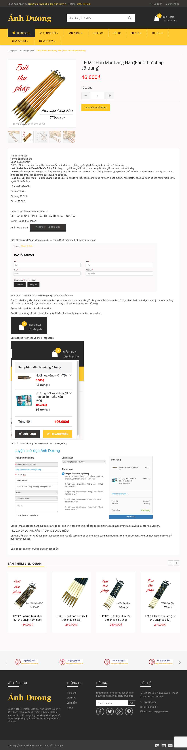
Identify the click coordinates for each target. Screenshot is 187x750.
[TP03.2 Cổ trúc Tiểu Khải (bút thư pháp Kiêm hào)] (27, 594)
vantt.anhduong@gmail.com (156, 711)
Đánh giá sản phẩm (20, 161)
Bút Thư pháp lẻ (27, 50)
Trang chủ (72, 692)
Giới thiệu (71, 697)
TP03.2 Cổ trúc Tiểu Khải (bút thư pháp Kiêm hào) (27, 617)
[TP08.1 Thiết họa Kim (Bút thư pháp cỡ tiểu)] (160, 594)
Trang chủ (12, 50)
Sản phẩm (72, 702)
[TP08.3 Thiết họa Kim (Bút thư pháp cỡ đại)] (71, 594)
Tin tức (70, 707)
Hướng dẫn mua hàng (21, 158)
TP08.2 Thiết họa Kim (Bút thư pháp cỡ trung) (115, 617)
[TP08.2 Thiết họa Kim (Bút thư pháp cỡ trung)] (116, 594)
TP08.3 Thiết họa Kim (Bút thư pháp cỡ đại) (71, 617)
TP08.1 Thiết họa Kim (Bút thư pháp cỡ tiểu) (160, 617)
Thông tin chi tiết (19, 155)
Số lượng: (87, 87)
